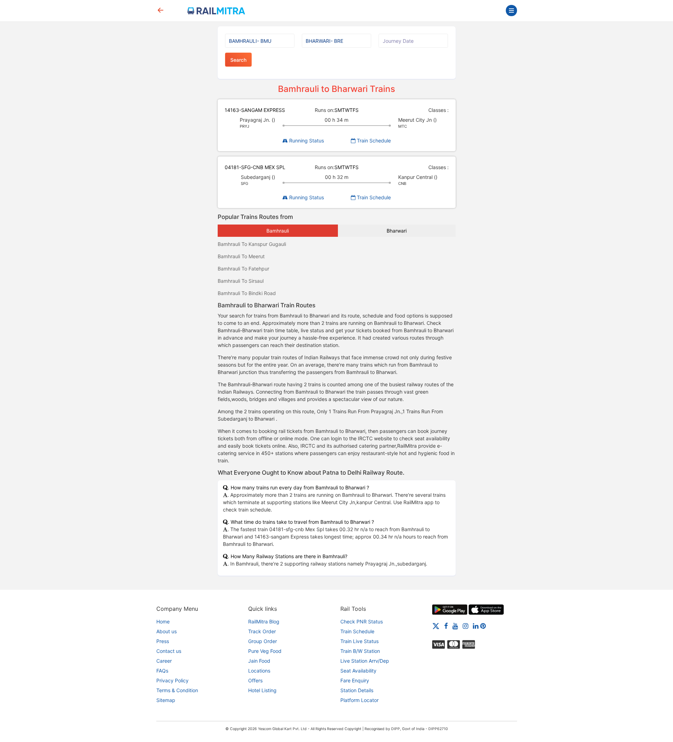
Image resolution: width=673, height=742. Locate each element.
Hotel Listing (262, 690)
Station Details (356, 690)
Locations (259, 671)
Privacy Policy (172, 680)
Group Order (262, 641)
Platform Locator (359, 700)
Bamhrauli (277, 231)
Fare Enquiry (354, 680)
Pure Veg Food (264, 651)
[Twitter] (436, 626)
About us (166, 631)
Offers (255, 680)
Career (164, 661)
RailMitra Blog (263, 621)
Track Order (262, 631)
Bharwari (397, 231)
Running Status (306, 140)
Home (163, 621)
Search (238, 60)
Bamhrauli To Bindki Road (247, 293)
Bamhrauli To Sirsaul (241, 281)
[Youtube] (455, 626)
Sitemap (165, 700)
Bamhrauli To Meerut (241, 256)
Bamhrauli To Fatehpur (243, 269)
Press (162, 641)
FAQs (162, 671)
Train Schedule (373, 140)
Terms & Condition (177, 690)
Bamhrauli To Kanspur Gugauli (252, 244)
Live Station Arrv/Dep (364, 661)
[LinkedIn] (475, 626)
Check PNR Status (361, 621)
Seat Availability (358, 671)
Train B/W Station (360, 651)
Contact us (168, 651)
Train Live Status (359, 641)
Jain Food (259, 661)
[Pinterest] (483, 626)
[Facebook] (446, 626)
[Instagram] (465, 626)
